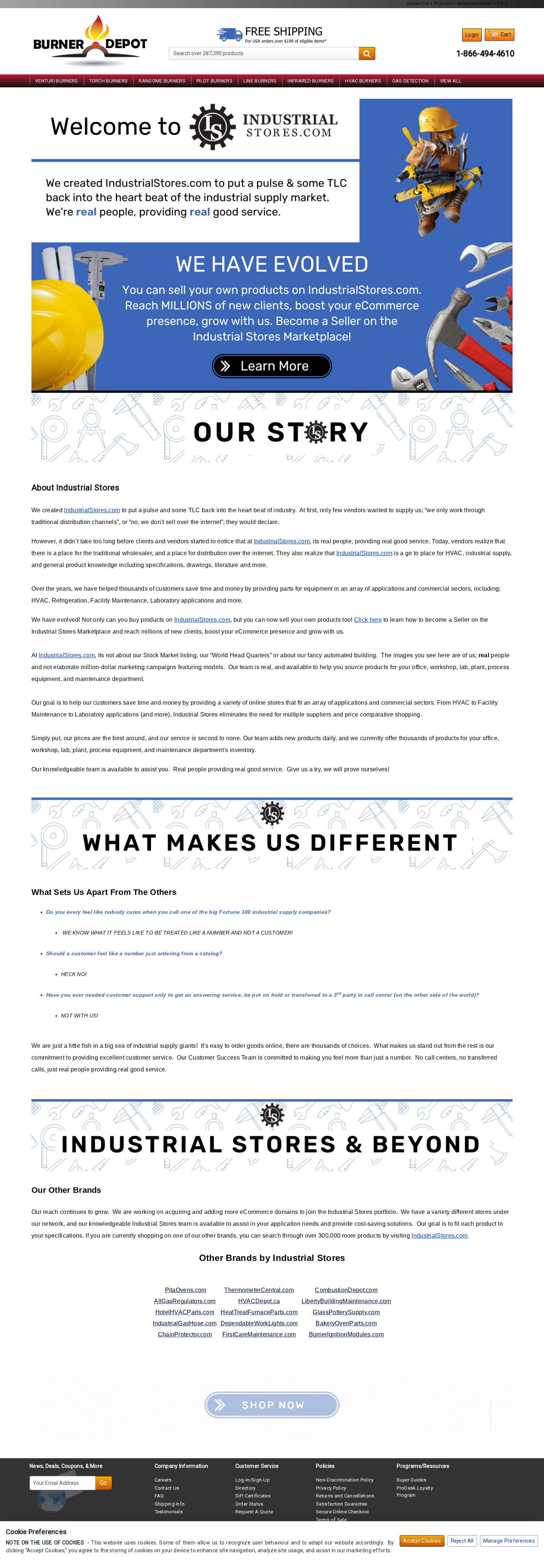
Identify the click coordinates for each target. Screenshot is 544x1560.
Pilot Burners (214, 81)
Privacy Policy (331, 1488)
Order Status (249, 1504)
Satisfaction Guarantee (341, 1504)
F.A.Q (503, 3)
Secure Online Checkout (342, 1511)
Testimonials (169, 1511)
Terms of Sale (331, 1520)
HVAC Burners (363, 81)
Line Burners (260, 81)
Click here (368, 620)
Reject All (462, 1541)
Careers (163, 1480)
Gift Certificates (253, 1496)
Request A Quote (254, 1511)
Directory (245, 1488)
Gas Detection (410, 81)
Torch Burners (108, 81)
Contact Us (417, 3)
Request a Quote (474, 3)
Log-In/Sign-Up (252, 1480)
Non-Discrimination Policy (345, 1480)
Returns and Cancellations (345, 1496)
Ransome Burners (162, 81)
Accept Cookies (422, 1541)
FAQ (159, 1496)
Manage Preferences (509, 1541)
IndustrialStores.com (92, 510)
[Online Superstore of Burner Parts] (90, 41)
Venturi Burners (56, 81)
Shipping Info (170, 1504)
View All (450, 81)
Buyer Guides (411, 1480)
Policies (442, 3)
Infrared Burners (311, 81)
